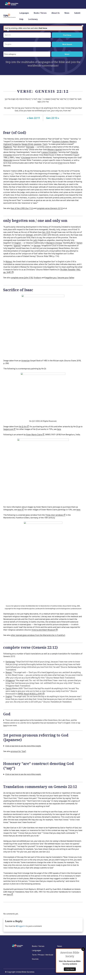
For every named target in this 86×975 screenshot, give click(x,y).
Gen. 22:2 (45, 232)
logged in (22, 926)
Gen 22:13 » (52, 118)
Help (21, 19)
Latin (35, 240)
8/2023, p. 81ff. (30, 694)
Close (83, 949)
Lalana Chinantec (49, 152)
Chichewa (26, 157)
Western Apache (54, 149)
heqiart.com (8, 429)
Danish (9, 688)
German (37, 245)
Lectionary (33, 19)
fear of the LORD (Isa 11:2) (22, 208)
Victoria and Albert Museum (43, 630)
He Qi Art (23, 426)
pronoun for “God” (18, 751)
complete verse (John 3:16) (22, 277)
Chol (60, 163)
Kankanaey (10, 661)
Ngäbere (7, 147)
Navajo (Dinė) (27, 144)
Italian (79, 243)
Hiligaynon (10, 680)
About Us (56, 13)
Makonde (8, 160)
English (18, 243)
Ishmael (29, 235)
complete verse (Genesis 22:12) (50, 208)
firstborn (37, 277)
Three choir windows (54, 515)
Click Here (70, 969)
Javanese (37, 144)
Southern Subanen (61, 141)
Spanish (17, 245)
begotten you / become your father (59, 277)
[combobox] (26, 54)
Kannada (30, 147)
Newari (9, 672)
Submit (77, 13)
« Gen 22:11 (33, 118)
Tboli (44, 144)
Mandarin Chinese (54, 243)
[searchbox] (27, 54)
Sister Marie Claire (34, 434)
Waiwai (9, 261)
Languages (24, 13)
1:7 (12, 173)
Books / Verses (40, 13)
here (59, 429)
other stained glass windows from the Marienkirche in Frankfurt (38, 635)
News (66, 13)
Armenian (25, 360)
